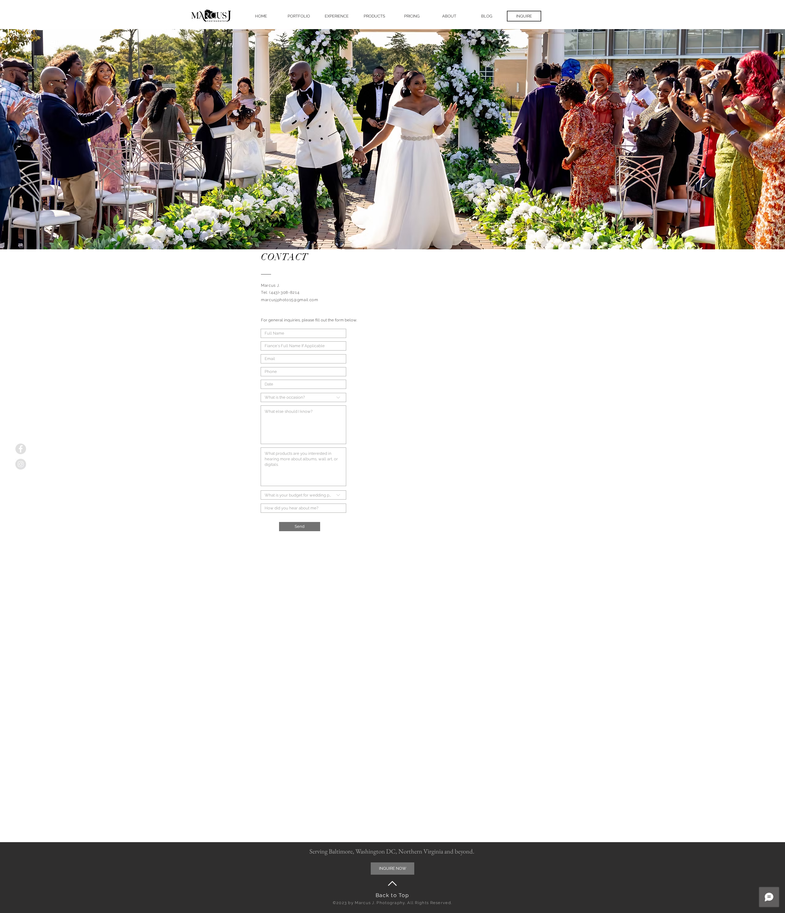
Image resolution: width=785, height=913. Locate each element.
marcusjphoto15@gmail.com (289, 299)
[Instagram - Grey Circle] (20, 464)
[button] (298, 16)
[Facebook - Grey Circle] (20, 448)
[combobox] (303, 495)
